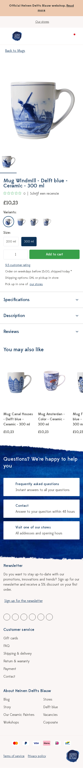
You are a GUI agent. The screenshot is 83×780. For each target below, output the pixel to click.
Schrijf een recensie (44, 193)
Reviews (11, 331)
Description (14, 315)
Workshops (11, 722)
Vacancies (50, 715)
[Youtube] (15, 617)
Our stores (42, 22)
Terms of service (13, 756)
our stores (36, 284)
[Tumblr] (32, 617)
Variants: (9, 212)
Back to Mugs (15, 51)
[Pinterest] (40, 617)
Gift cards (10, 638)
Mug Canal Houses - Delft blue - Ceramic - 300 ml (18, 419)
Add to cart (54, 254)
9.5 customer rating (17, 265)
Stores (47, 699)
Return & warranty (16, 661)
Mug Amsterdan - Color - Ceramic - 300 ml (51, 419)
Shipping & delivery (17, 653)
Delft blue (50, 707)
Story (7, 707)
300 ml (29, 241)
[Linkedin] (23, 617)
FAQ (6, 646)
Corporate (50, 722)
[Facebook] (6, 617)
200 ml (11, 241)
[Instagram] (49, 617)
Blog (6, 699)
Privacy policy (37, 756)
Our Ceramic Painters (18, 715)
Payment (9, 669)
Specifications (16, 299)
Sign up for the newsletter (23, 601)
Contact (9, 676)
